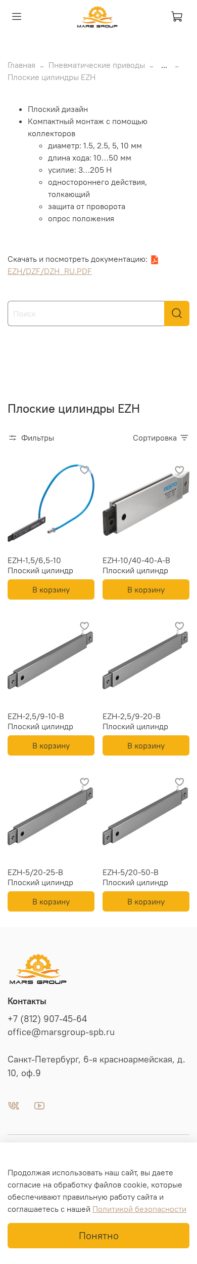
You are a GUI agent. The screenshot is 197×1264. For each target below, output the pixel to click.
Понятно (99, 1235)
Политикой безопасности (139, 1209)
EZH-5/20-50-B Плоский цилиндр (135, 877)
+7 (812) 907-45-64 (47, 1018)
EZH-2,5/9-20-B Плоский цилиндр (135, 721)
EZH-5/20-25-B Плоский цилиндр (40, 877)
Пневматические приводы (96, 65)
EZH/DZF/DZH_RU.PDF (50, 271)
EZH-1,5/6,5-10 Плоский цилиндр (40, 565)
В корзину (51, 589)
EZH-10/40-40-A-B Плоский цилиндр (136, 565)
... (164, 64)
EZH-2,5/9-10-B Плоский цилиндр (40, 721)
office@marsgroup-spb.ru (61, 1032)
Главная (21, 65)
